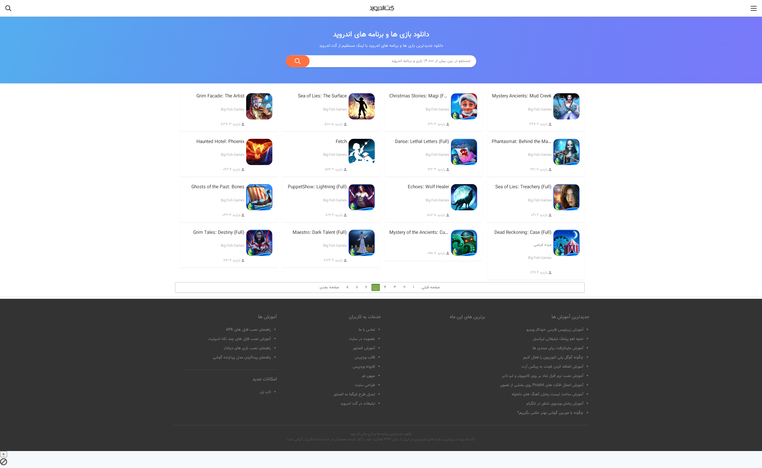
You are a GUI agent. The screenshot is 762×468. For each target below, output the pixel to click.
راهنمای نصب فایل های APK (248, 330)
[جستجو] (298, 61)
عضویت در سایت (362, 339)
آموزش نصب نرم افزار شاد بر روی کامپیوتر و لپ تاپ (542, 376)
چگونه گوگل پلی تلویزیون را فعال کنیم (553, 357)
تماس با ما (367, 330)
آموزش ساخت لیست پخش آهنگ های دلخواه (547, 394)
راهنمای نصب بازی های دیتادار (247, 348)
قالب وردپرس (365, 357)
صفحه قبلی (430, 287)
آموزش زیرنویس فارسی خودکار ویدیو (555, 330)
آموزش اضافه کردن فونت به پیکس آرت (552, 367)
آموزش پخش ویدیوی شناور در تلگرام (554, 404)
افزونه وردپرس (364, 367)
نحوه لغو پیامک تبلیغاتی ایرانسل (558, 339)
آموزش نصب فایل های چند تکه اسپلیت (239, 339)
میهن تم (368, 376)
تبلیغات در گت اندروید (358, 404)
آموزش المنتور (364, 348)
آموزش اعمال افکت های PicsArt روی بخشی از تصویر (541, 385)
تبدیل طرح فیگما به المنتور (354, 394)
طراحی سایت (365, 385)
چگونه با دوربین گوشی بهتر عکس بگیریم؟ (550, 413)
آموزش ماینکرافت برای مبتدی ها (558, 348)
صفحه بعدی (329, 287)
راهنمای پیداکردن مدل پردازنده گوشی (242, 357)
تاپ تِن (265, 392)
